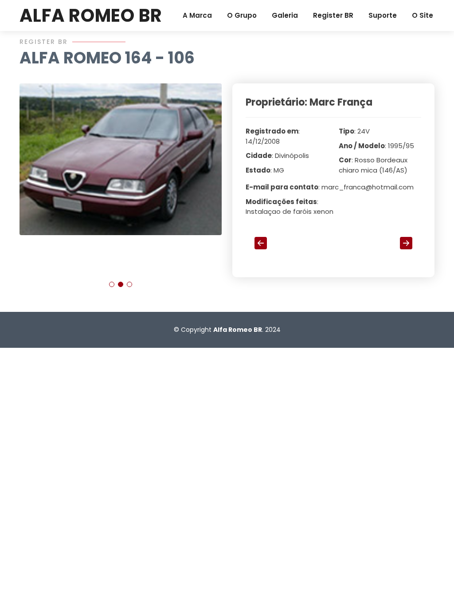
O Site (422, 15)
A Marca (197, 15)
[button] (111, 284)
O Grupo (242, 15)
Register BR (333, 15)
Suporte (382, 15)
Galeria (285, 15)
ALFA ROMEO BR (91, 15)
